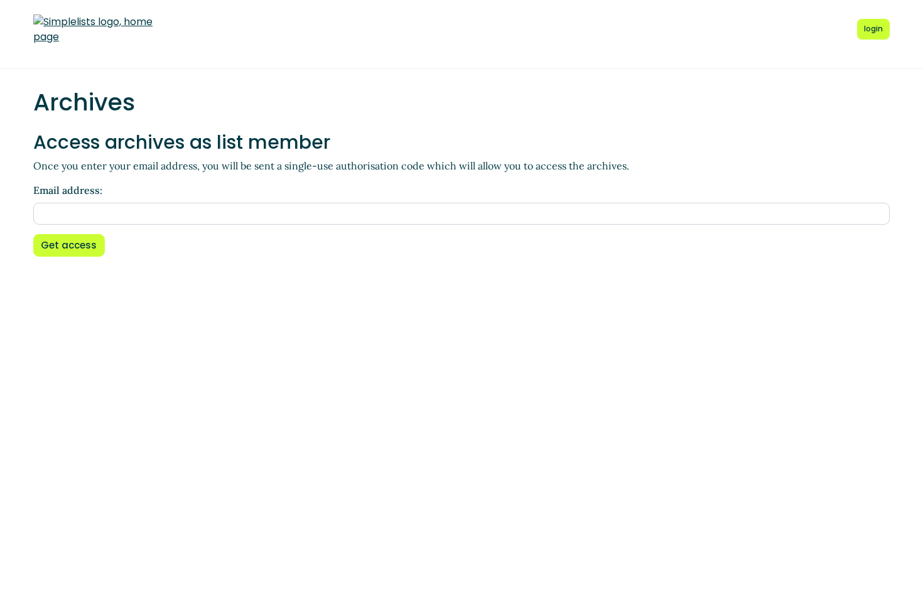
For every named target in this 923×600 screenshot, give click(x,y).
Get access (69, 245)
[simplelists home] (93, 29)
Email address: (67, 190)
